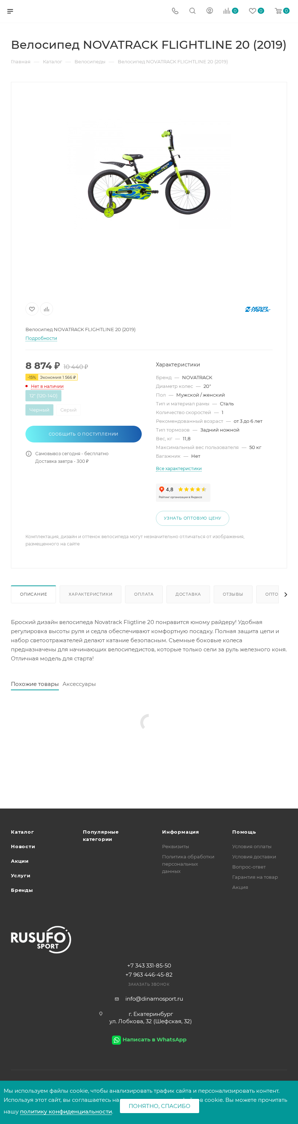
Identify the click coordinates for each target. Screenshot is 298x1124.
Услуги (21, 875)
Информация (180, 832)
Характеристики (90, 594)
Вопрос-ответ (249, 867)
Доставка (188, 594)
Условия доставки (254, 856)
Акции (20, 861)
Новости (23, 846)
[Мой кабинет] (209, 11)
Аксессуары (79, 683)
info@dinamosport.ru (154, 998)
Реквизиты (175, 846)
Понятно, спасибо (159, 1106)
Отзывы (233, 594)
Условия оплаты (251, 846)
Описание (33, 594)
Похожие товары (35, 683)
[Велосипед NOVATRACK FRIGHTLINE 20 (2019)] (149, 174)
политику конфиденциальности (66, 1111)
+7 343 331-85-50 (149, 965)
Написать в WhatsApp (154, 1039)
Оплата (144, 594)
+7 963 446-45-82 (149, 974)
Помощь (244, 832)
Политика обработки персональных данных (188, 864)
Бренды (22, 890)
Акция (240, 887)
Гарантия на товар (255, 877)
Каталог (22, 832)
